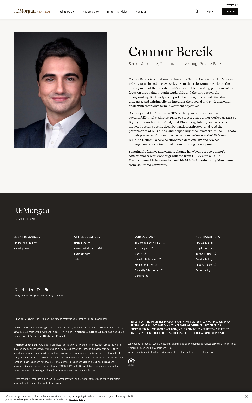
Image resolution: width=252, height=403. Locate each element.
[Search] (196, 11)
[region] (126, 397)
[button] (16, 289)
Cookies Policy (204, 259)
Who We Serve (90, 11)
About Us (141, 11)
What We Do (67, 11)
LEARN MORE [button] (20, 319)
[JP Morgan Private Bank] (31, 218)
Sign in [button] (210, 11)
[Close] (246, 396)
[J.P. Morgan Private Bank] (32, 11)
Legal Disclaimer (39, 379)
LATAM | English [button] (231, 5)
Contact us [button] (230, 11)
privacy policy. (77, 399)
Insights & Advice (117, 11)
